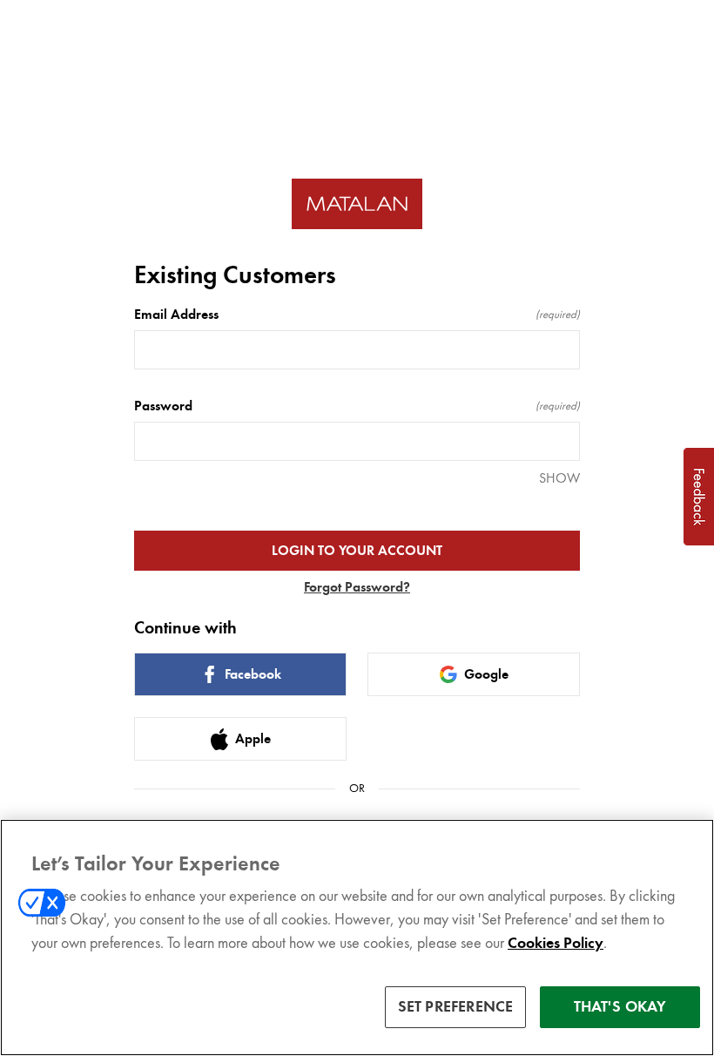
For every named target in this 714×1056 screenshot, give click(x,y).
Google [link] (486, 674)
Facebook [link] (253, 674)
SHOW (559, 478)
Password (357, 406)
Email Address (357, 314)
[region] (357, 937)
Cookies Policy (555, 942)
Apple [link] (253, 739)
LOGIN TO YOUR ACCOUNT (357, 550)
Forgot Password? (357, 587)
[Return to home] (357, 204)
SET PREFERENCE (456, 1006)
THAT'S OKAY (620, 1006)
